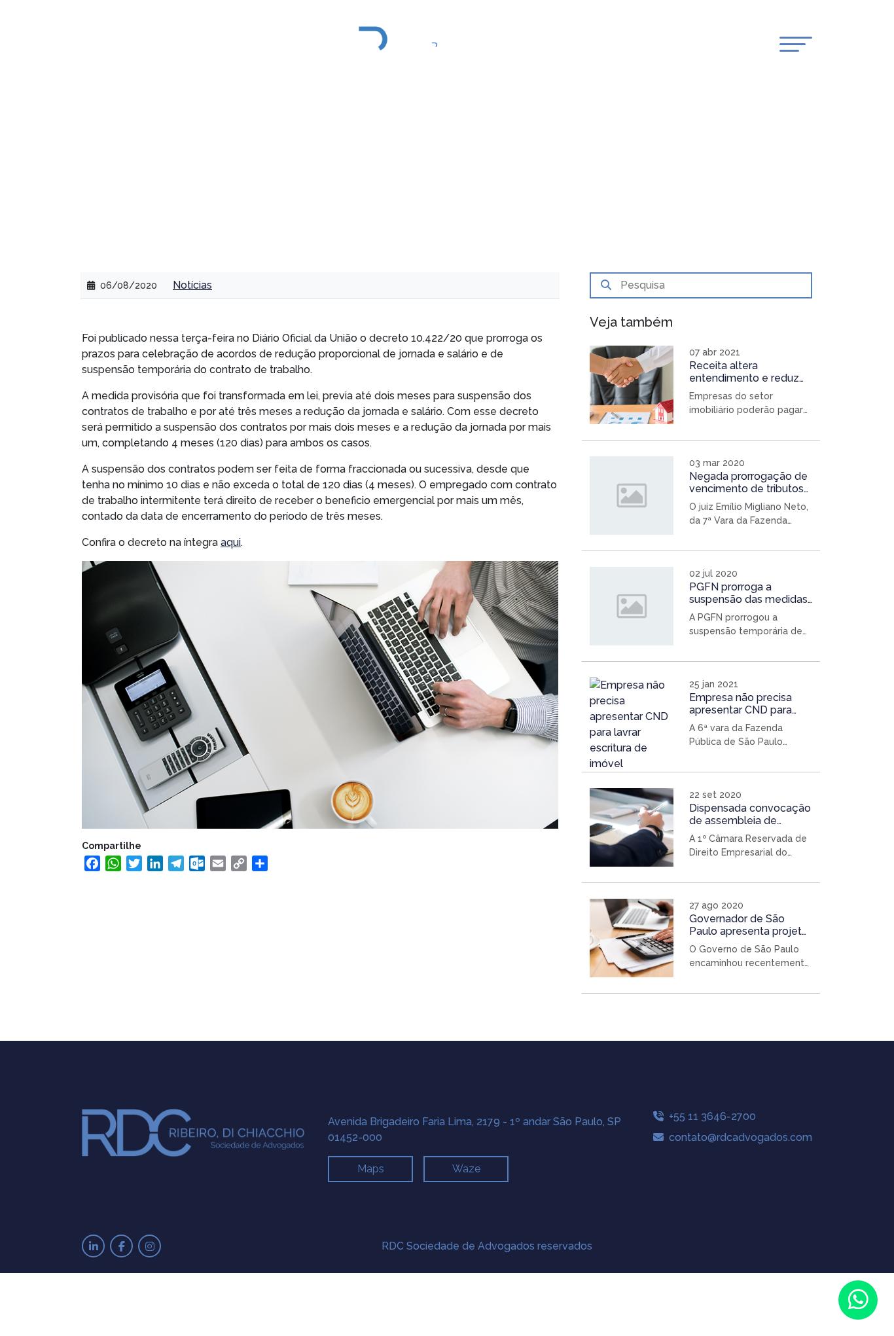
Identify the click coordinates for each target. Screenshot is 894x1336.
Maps (370, 1169)
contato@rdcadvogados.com (739, 1137)
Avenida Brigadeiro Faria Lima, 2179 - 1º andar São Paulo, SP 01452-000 (474, 1129)
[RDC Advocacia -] (452, 45)
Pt (89, 45)
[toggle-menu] (795, 44)
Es (117, 45)
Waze (466, 1169)
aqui (231, 542)
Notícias (192, 285)
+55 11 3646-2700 (711, 1116)
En (103, 45)
